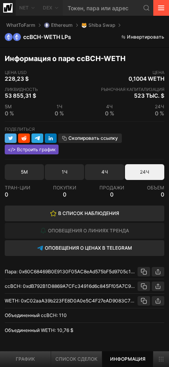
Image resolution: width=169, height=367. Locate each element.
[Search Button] (146, 8)
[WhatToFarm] (8, 8)
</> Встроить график (31, 149)
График (25, 359)
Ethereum (62, 25)
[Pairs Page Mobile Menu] (161, 359)
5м (24, 172)
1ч (65, 172)
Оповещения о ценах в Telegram (88, 248)
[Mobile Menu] (161, 8)
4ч (104, 172)
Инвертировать (145, 37)
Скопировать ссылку (93, 138)
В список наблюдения (88, 213)
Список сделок (76, 359)
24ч (144, 172)
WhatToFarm (20, 25)
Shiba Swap (101, 25)
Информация (127, 359)
